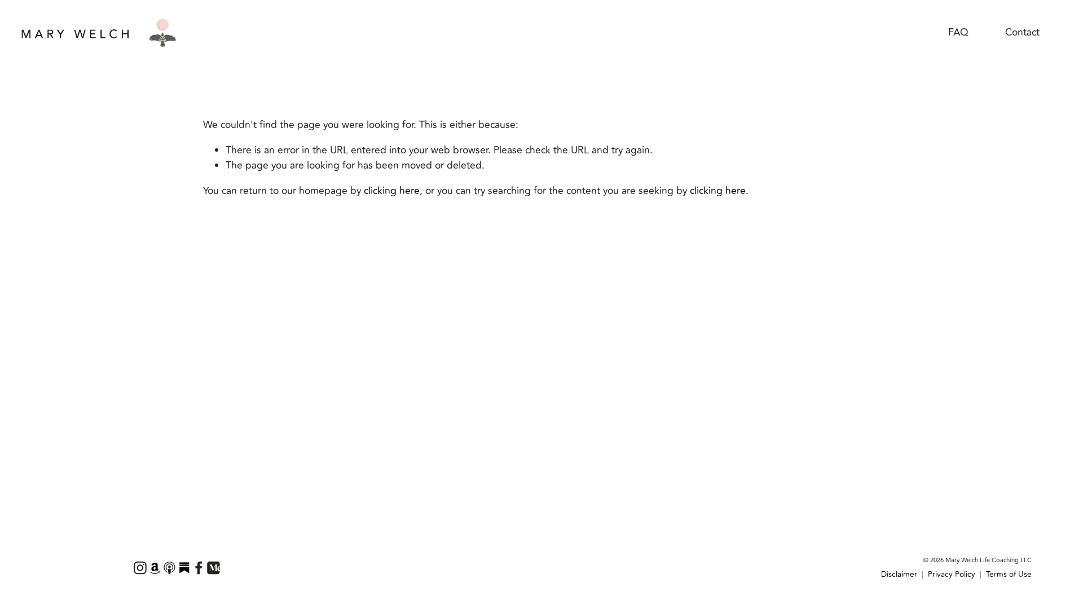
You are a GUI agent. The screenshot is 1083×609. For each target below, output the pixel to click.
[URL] (154, 568)
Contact (1022, 32)
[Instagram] (140, 568)
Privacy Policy (951, 574)
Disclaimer (899, 574)
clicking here (392, 190)
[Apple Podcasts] (169, 568)
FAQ (958, 32)
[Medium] (213, 568)
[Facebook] (198, 568)
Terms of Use (1009, 574)
